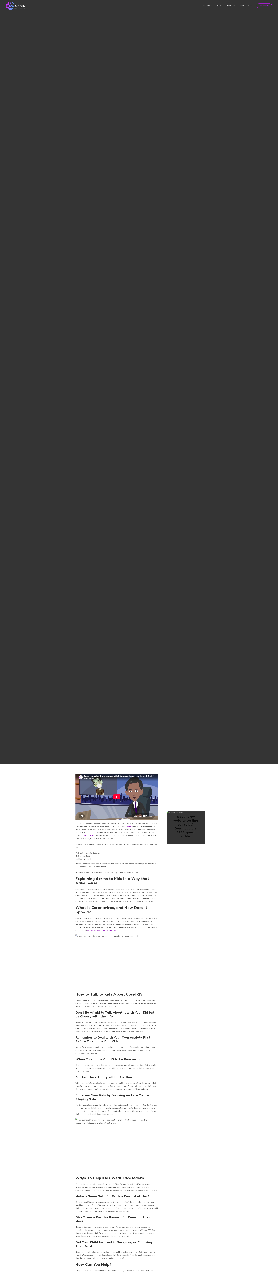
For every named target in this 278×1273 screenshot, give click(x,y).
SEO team (128, 826)
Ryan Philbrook (86, 835)
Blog (242, 6)
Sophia (134, 335)
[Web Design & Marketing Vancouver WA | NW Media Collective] (15, 6)
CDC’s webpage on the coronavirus (101, 930)
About (218, 6)
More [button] (250, 6)
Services (206, 6)
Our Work (231, 6)
